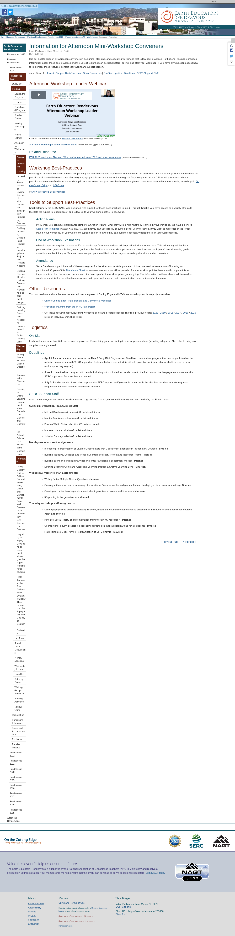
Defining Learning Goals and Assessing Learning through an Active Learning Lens (21, 324)
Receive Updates (16, 746)
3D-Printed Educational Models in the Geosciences (21, 443)
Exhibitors (17, 739)
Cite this (39, 54)
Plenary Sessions (19, 659)
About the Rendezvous (13, 819)
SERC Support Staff (147, 73)
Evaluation (33, 923)
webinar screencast (72, 138)
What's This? (121, 914)
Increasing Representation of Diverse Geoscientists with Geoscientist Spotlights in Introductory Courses (21, 200)
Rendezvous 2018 (16, 787)
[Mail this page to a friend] (231, 62)
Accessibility (34, 907)
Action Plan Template (47, 228)
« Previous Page (170, 541)
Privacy (32, 915)
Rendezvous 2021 (16, 762)
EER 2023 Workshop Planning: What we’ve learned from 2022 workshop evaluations (75, 157)
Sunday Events (18, 117)
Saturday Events (18, 681)
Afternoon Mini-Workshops (85, 37)
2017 (178, 312)
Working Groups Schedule (19, 690)
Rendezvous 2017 (16, 795)
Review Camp (18, 708)
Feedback (33, 919)
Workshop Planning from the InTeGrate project (69, 306)
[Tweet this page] (231, 56)
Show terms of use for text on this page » (75, 916)
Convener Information (21, 162)
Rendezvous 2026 (16, 54)
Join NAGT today (155, 872)
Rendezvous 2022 (16, 754)
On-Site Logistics (113, 73)
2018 (170, 312)
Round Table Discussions (19, 648)
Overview (16, 84)
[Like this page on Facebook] (231, 46)
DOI (31, 54)
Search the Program (208, 27)
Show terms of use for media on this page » (76, 921)
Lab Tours (19, 638)
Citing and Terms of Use (71, 902)
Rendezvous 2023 (55, 37)
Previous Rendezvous (36, 37)
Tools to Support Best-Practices (64, 73)
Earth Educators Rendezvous (13, 37)
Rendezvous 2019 (16, 778)
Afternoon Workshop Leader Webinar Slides (53, 144)
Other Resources (92, 73)
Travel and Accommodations (18, 731)
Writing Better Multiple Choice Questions (21, 362)
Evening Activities (19, 700)
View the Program (183, 27)
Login (213, 2)
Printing (32, 911)
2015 (193, 312)
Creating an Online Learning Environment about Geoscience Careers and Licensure (21, 408)
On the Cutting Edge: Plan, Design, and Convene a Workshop (77, 300)
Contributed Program (19, 109)
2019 (163, 312)
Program (69, 37)
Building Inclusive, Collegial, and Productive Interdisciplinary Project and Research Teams (21, 247)
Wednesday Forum (19, 667)
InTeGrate (58, 185)
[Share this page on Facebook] (231, 50)
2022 (155, 312)
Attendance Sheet (75, 270)
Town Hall (19, 674)
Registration (18, 715)
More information (65, 926)
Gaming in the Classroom (21, 380)
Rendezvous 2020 (16, 770)
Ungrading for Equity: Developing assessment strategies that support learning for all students (21, 553)
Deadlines (129, 73)
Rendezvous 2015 (16, 811)
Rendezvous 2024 (16, 69)
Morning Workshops (19, 126)
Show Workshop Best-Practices (48, 191)
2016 (185, 312)
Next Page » (189, 541)
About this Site (36, 903)
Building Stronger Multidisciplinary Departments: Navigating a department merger (21, 287)
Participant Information (17, 721)
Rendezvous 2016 (16, 803)
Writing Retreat (18, 136)
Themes (18, 102)
